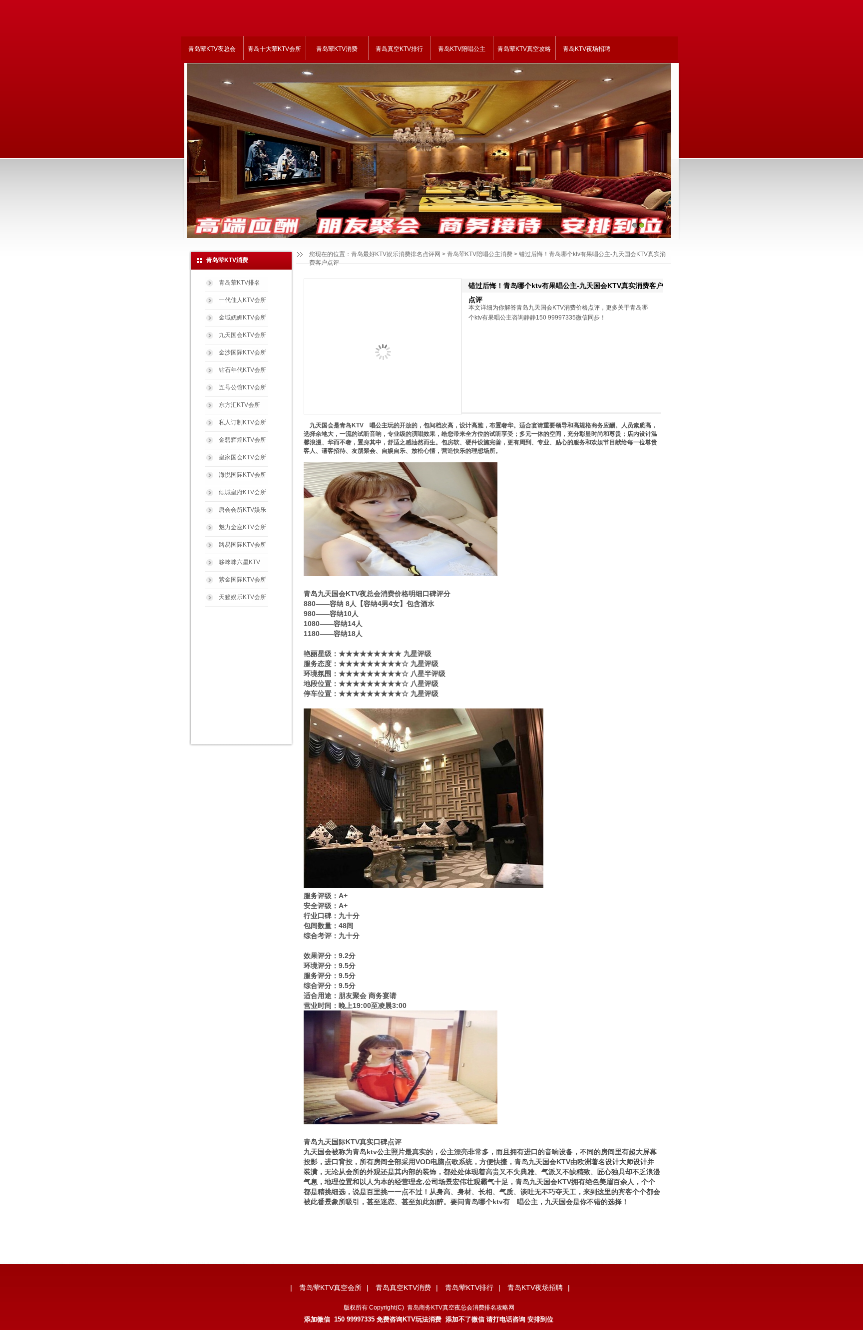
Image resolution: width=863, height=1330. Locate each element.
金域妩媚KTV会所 (242, 317)
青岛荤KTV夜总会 (212, 48)
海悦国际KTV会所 (242, 474)
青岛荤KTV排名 (239, 282)
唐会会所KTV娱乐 (242, 509)
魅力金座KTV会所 (242, 527)
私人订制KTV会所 (242, 422)
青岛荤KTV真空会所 (330, 1288)
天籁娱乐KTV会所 (242, 597)
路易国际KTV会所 (242, 544)
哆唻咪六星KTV (239, 562)
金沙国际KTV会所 (242, 352)
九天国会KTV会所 (242, 335)
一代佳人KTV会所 (242, 300)
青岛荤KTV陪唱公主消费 (479, 254)
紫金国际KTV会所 (242, 579)
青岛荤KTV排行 (469, 1288)
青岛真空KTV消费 (403, 1288)
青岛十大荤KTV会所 (274, 48)
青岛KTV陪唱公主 (461, 48)
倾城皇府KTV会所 (242, 492)
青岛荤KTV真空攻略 (524, 48)
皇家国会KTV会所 (242, 457)
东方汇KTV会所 (239, 404)
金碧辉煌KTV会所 (242, 439)
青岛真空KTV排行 (399, 48)
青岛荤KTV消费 (337, 48)
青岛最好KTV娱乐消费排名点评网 (395, 254)
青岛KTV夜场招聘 (586, 48)
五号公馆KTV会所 (242, 387)
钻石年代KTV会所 (242, 369)
